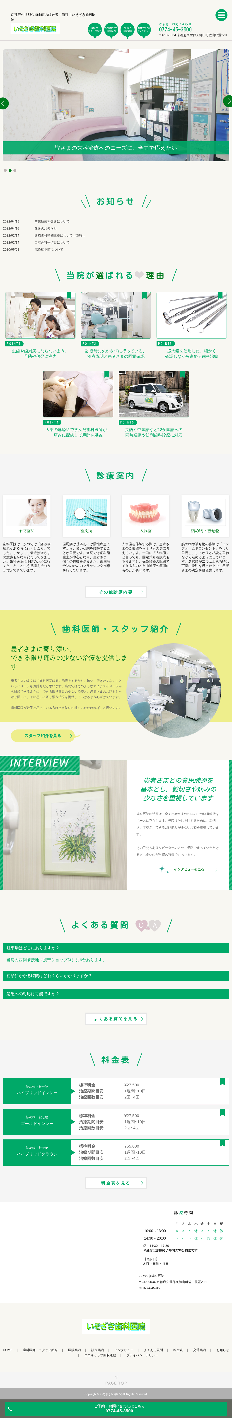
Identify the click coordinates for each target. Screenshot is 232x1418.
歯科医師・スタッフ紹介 (40, 1350)
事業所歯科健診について (52, 221)
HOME (7, 1350)
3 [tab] (14, 170)
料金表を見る (116, 1183)
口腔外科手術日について (52, 242)
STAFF (95, 29)
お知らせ (222, 1350)
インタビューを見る (189, 869)
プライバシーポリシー (142, 1355)
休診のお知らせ (46, 228)
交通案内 (199, 1350)
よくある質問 (153, 1350)
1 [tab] (5, 170)
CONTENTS (111, 29)
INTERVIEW (144, 29)
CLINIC (127, 29)
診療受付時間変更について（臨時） (60, 235)
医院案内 (74, 1350)
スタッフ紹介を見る (42, 735)
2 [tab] (10, 170)
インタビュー (123, 1350)
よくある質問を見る (116, 1018)
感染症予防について (49, 249)
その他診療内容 (116, 592)
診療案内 (97, 1350)
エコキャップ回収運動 (100, 1355)
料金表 (178, 1350)
